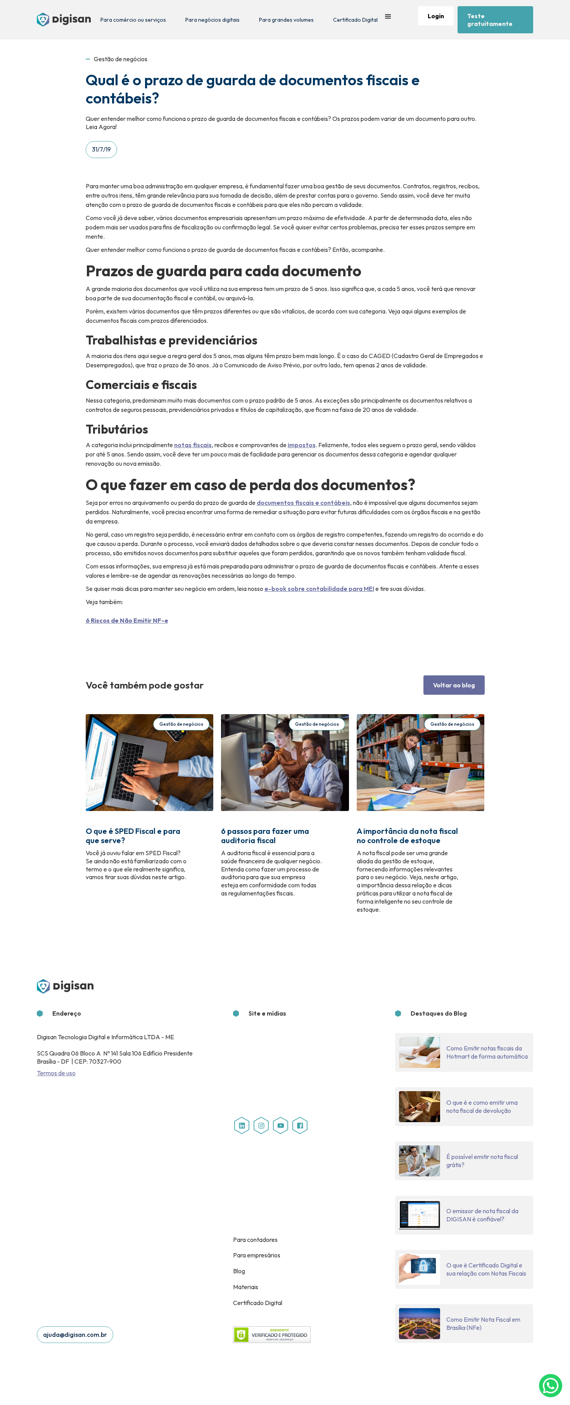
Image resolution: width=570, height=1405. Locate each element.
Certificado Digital (355, 19)
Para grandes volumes (286, 19)
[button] (388, 19)
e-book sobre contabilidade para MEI (319, 588)
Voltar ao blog (454, 685)
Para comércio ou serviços (133, 19)
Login (436, 16)
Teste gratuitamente (490, 20)
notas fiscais (193, 445)
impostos (302, 445)
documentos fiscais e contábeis (303, 502)
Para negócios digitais (212, 19)
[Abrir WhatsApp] (550, 1385)
